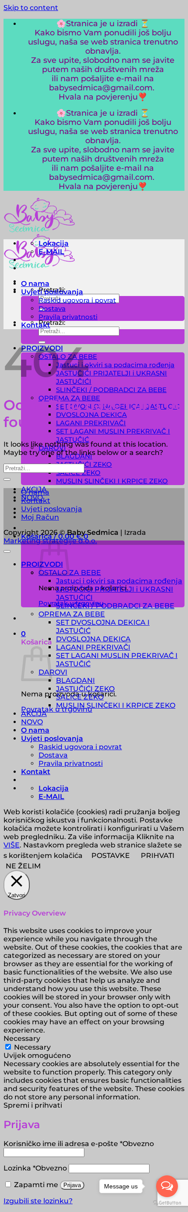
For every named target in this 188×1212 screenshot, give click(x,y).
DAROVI (52, 672)
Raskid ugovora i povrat (77, 300)
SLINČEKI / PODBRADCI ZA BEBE (111, 390)
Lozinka (35, 1168)
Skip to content (30, 7)
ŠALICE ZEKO (80, 697)
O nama (35, 283)
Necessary (32, 1047)
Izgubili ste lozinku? (38, 1201)
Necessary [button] (21, 1038)
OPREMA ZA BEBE (71, 614)
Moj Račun (40, 517)
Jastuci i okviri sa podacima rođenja (115, 365)
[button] (23, 634)
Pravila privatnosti (67, 317)
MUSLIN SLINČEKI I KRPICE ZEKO (112, 481)
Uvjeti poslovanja (52, 292)
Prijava (72, 1185)
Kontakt (35, 325)
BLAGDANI (75, 680)
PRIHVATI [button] (157, 855)
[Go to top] (6, 551)
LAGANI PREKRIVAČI (91, 423)
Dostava (52, 308)
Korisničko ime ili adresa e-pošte (78, 1144)
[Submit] (6, 479)
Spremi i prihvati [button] (32, 1105)
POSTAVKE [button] (110, 855)
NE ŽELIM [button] (23, 866)
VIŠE (11, 845)
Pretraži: (51, 322)
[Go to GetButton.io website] (167, 1203)
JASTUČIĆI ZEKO (85, 689)
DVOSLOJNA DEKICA (91, 414)
